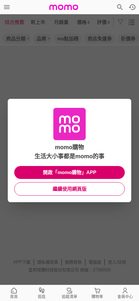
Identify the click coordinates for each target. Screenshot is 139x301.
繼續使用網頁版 (70, 189)
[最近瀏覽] (132, 7)
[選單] (6, 7)
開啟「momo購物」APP (69, 172)
